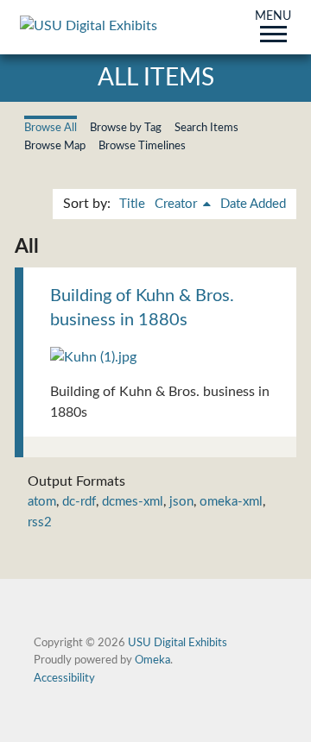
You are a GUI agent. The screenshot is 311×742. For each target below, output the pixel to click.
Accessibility (64, 678)
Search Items (206, 128)
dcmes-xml (132, 501)
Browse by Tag (126, 128)
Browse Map (55, 146)
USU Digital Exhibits (177, 643)
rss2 (40, 522)
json (181, 501)
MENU (273, 17)
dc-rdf (79, 501)
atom (42, 501)
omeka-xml (231, 501)
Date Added (253, 204)
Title (132, 204)
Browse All (50, 128)
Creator (177, 204)
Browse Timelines (142, 146)
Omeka (152, 660)
